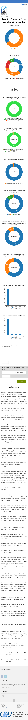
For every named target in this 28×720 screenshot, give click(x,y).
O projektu (2, 695)
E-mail (3, 359)
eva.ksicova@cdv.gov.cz (6, 707)
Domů (2, 16)
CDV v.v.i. (2, 696)
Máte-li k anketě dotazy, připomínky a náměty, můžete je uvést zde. (11, 346)
